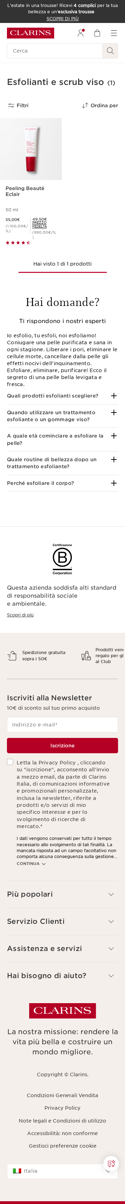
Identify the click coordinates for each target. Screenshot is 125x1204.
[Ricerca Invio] (110, 50)
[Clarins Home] (30, 33)
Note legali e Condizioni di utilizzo (62, 1145)
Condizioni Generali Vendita (62, 1120)
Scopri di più (20, 614)
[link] (44, 224)
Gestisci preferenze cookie (63, 1170)
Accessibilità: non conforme (62, 1157)
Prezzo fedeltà (39, 224)
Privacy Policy (62, 1132)
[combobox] (62, 1195)
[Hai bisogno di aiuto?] (111, 1163)
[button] (62, 396)
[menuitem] (80, 33)
